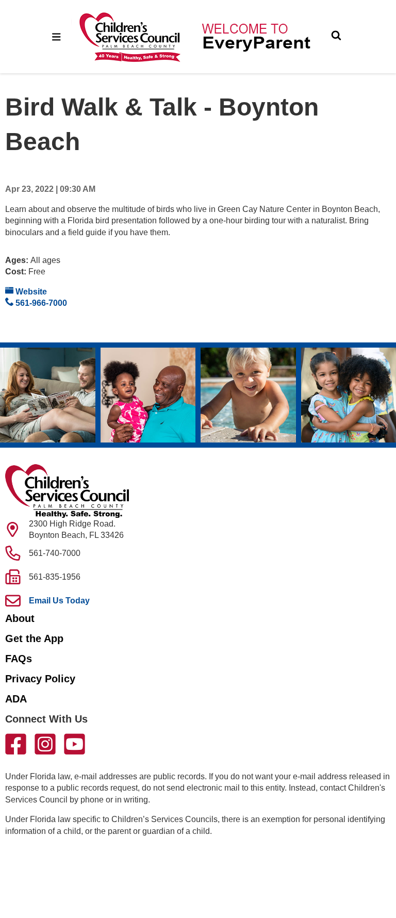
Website (30, 291)
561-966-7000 (40, 303)
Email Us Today (59, 600)
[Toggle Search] (336, 36)
